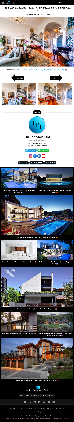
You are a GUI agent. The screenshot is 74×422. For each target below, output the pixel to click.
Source (41, 14)
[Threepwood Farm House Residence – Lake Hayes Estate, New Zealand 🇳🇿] (55, 331)
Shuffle (48, 14)
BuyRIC (20, 408)
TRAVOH (42, 408)
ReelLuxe (50, 408)
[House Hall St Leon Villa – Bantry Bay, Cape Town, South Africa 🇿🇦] (19, 188)
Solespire (13, 408)
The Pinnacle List (31, 14)
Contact (44, 395)
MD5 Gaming (60, 408)
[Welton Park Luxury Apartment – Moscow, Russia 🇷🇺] (19, 259)
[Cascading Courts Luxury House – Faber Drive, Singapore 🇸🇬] (37, 306)
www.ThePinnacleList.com (38, 146)
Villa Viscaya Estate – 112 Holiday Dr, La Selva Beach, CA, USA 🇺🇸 (42, 69)
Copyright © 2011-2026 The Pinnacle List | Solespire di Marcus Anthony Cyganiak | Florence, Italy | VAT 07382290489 (37, 418)
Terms (51, 416)
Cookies (23, 416)
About (21, 395)
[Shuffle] (64, 2)
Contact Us (51, 163)
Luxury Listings (37, 163)
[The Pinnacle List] (37, 389)
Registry (51, 395)
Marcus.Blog (37, 412)
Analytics (29, 395)
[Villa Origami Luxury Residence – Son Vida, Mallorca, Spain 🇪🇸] (37, 235)
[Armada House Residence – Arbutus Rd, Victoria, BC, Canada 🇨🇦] (37, 378)
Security (42, 416)
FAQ (27, 416)
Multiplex (31, 416)
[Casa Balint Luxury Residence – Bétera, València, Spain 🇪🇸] (55, 188)
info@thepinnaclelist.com (38, 143)
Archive (36, 395)
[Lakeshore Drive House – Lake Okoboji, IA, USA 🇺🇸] (19, 331)
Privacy (37, 416)
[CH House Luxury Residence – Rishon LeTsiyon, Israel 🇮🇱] (55, 259)
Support (47, 416)
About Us (25, 163)
